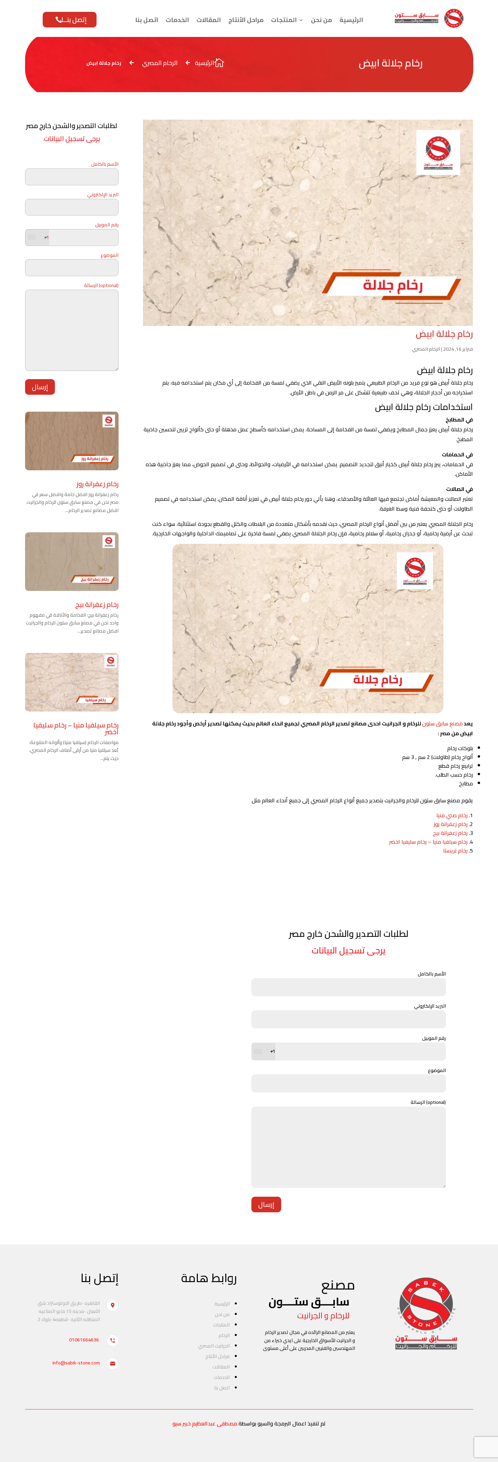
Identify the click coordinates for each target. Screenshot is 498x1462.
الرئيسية (351, 20)
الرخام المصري (426, 349)
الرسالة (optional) (101, 286)
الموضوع (110, 255)
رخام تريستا (455, 850)
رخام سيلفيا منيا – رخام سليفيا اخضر (76, 728)
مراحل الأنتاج (246, 20)
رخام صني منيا (452, 815)
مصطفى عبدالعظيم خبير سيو (204, 1423)
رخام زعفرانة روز (98, 483)
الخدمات (177, 20)
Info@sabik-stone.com (76, 1362)
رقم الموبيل (81, 231)
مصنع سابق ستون (442, 723)
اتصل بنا (146, 20)
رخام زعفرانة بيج (97, 604)
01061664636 (84, 1339)
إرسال (40, 386)
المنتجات (284, 20)
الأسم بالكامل (105, 164)
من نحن (321, 20)
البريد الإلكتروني (103, 195)
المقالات (208, 20)
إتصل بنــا (74, 19)
